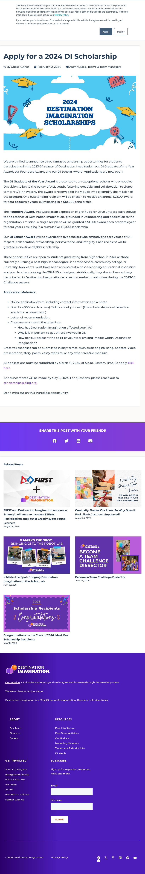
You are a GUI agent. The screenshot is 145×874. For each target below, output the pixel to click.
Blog (83, 66)
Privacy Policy (61, 14)
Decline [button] (121, 31)
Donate (81, 700)
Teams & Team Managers (104, 66)
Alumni (74, 66)
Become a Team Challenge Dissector (100, 577)
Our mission (12, 682)
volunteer (95, 700)
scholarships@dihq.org (20, 383)
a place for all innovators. (29, 691)
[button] (55, 441)
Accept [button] (106, 31)
